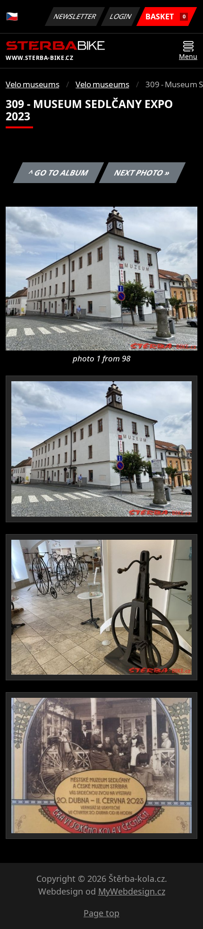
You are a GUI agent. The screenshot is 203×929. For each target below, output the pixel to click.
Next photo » (142, 172)
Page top (101, 913)
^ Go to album (58, 172)
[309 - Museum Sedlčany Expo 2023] (101, 278)
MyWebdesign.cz (131, 891)
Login (121, 16)
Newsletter (75, 16)
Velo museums (32, 84)
